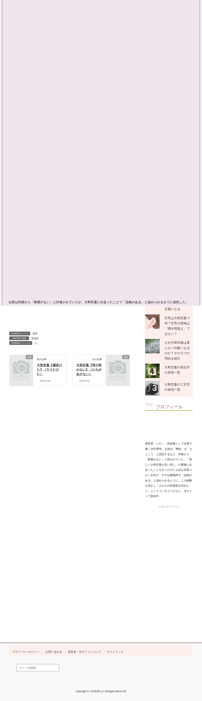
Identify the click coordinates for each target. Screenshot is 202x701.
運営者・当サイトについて (84, 652)
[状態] (21, 362)
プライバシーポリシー (26, 652)
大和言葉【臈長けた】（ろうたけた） (49, 369)
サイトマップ (115, 652)
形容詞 (34, 338)
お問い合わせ (54, 652)
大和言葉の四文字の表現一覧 (177, 370)
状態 (35, 333)
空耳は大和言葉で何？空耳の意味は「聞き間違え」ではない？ (177, 326)
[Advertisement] (169, 569)
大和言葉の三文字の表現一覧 (177, 387)
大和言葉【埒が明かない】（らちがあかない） (89, 369)
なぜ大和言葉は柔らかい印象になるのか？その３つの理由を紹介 (177, 350)
